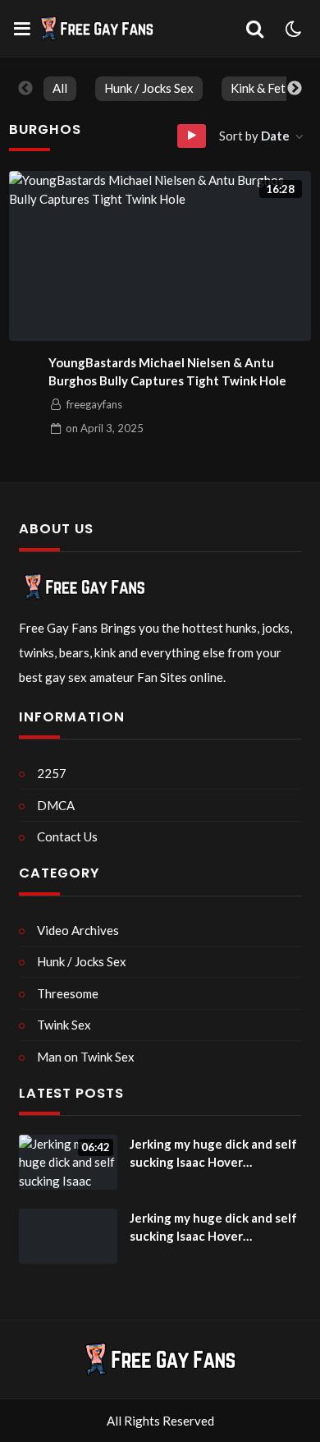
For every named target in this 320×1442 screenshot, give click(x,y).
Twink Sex (64, 1024)
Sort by (254, 135)
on (105, 428)
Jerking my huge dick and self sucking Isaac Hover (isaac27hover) (213, 1154)
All (60, 88)
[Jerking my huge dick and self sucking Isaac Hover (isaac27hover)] (68, 1237)
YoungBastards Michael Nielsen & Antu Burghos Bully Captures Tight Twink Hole (167, 372)
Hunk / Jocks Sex (149, 88)
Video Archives (78, 930)
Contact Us (67, 836)
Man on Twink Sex (86, 1056)
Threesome (67, 993)
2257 (51, 773)
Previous (25, 89)
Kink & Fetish (266, 88)
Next (294, 89)
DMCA (56, 805)
